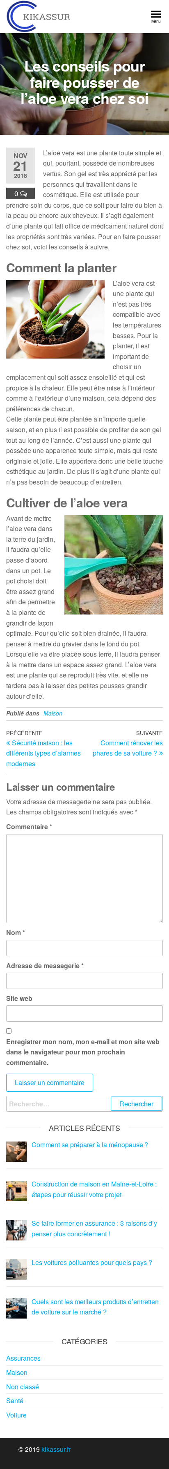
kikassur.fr (56, 1449)
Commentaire (29, 826)
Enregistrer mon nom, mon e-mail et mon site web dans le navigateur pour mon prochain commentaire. (83, 1052)
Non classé (22, 1386)
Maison (52, 713)
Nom (15, 932)
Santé (14, 1400)
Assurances (23, 1358)
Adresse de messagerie (45, 965)
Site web (19, 998)
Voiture (16, 1415)
